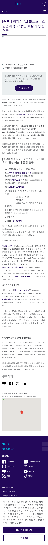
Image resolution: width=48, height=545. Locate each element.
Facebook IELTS (34, 462)
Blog (8, 471)
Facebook (10, 462)
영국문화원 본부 (8, 487)
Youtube (31, 471)
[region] (24, 521)
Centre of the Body (22, 276)
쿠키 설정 (24, 538)
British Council (8, 4)
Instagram (10, 466)
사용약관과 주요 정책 (9, 496)
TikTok (30, 476)
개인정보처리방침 (8, 491)
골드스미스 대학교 (25, 114)
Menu (4, 11)
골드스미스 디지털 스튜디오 (13, 267)
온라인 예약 (23, 88)
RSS (8, 476)
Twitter (30, 466)
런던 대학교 (7, 299)
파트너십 (5, 444)
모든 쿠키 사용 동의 (24, 530)
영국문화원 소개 (8, 449)
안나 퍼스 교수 (16, 180)
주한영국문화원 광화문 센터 (20, 173)
